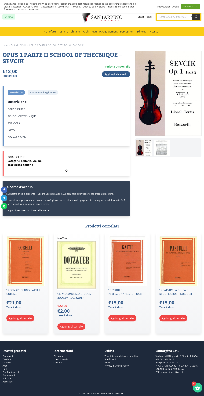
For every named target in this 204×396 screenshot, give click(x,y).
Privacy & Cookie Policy (117, 365)
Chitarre (75, 31)
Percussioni (127, 31)
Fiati (94, 31)
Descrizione (16, 92)
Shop (141, 16)
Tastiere (63, 31)
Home (6, 45)
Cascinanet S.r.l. (117, 393)
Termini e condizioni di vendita (121, 356)
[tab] (16, 92)
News (107, 362)
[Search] (196, 17)
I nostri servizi (61, 359)
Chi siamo (59, 356)
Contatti (58, 362)
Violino (24, 45)
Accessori (154, 31)
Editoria (141, 31)
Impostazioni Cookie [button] (168, 6)
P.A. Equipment (108, 31)
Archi (86, 31)
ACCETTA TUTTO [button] (190, 6)
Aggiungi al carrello (116, 74)
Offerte (9, 16)
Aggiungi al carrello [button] (20, 318)
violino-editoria (23, 164)
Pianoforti (50, 31)
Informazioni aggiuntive (43, 92)
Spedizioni (110, 359)
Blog (149, 16)
